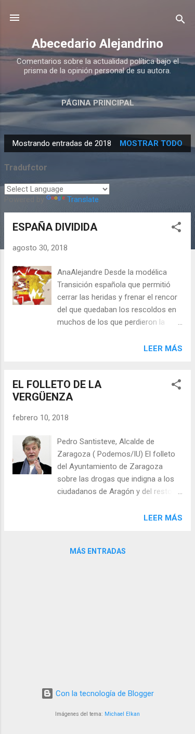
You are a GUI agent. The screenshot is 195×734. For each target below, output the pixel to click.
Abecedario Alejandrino (97, 43)
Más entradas (98, 551)
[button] (176, 229)
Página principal (97, 103)
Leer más (163, 348)
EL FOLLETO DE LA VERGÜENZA (56, 390)
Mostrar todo (151, 143)
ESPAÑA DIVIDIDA (54, 227)
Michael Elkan (122, 714)
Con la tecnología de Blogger (104, 693)
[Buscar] (180, 21)
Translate (83, 199)
